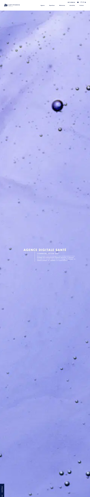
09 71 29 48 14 (71, 2)
